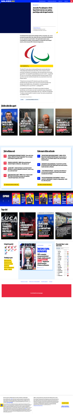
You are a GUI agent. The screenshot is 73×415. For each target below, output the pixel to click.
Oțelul (59, 264)
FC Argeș (59, 258)
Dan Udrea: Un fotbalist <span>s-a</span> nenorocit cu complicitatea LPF (18, 198)
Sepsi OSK (60, 267)
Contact (50, 281)
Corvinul (59, 259)
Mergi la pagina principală (45, 184)
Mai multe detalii (10, 402)
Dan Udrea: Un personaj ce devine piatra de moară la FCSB (59, 198)
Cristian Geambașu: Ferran (32, 198)
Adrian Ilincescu (37, 27)
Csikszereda (60, 275)
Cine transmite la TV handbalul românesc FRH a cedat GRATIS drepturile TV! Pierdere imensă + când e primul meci (63, 122)
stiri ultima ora (8, 260)
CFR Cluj (7, 265)
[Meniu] (71, 1)
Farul (59, 261)
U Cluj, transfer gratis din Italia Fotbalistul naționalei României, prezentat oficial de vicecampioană (9, 225)
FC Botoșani (60, 270)
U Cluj (59, 262)
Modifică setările (44, 281)
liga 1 (6, 269)
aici (25, 408)
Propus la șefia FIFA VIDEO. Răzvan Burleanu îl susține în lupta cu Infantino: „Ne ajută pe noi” (19, 163)
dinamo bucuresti (9, 263)
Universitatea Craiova (10, 267)
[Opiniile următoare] (8, 200)
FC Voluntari (60, 272)
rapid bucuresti (8, 262)
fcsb (10, 269)
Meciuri (62, 248)
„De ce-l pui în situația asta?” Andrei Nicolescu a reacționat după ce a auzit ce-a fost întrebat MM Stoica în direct (27, 122)
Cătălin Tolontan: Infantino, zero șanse (46, 198)
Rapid (59, 255)
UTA (59, 274)
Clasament (58, 248)
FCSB (59, 253)
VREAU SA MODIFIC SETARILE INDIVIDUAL (65, 406)
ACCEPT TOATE (65, 403)
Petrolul (59, 266)
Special (66, 1)
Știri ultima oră (9, 151)
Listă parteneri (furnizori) (38, 405)
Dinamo (59, 251)
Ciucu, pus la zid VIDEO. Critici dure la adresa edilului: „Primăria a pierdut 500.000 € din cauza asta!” (45, 122)
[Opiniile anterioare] (3, 200)
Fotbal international (52, 1)
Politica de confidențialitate (34, 281)
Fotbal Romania (42, 1)
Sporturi (60, 1)
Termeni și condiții (24, 281)
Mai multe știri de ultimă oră (12, 184)
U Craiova (59, 256)
